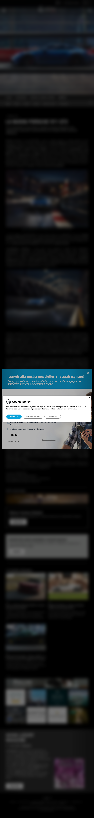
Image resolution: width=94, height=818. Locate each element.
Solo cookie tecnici (33, 417)
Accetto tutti (14, 417)
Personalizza (52, 417)
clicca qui (72, 409)
